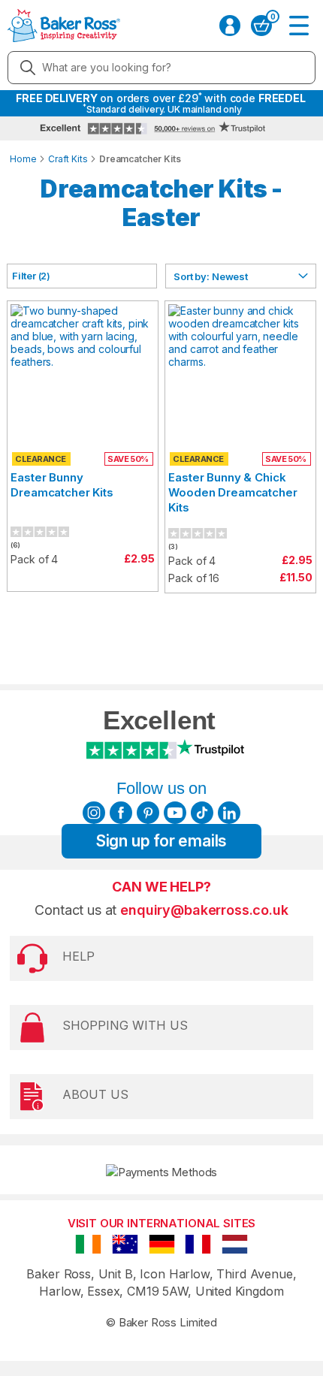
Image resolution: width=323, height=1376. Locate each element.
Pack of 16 (193, 578)
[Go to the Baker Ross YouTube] (175, 812)
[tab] (82, 276)
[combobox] (161, 67)
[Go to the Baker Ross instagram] (94, 812)
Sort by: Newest (211, 276)
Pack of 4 (34, 559)
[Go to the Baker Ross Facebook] (121, 812)
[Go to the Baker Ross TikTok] (202, 812)
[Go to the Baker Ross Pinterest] (148, 812)
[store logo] (64, 25)
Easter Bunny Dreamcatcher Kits (62, 484)
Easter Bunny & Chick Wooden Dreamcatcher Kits (232, 492)
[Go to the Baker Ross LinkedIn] (229, 812)
